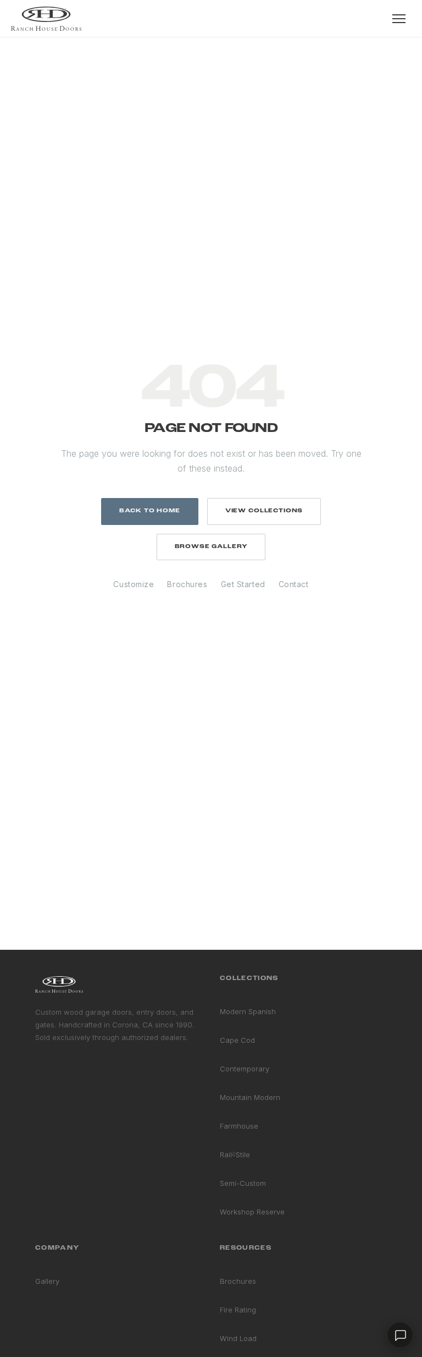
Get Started (243, 584)
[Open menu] (399, 19)
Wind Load (238, 1338)
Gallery (47, 1281)
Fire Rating (238, 1309)
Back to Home (149, 511)
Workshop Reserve (252, 1211)
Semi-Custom (243, 1183)
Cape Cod (237, 1040)
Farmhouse (239, 1125)
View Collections (264, 511)
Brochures (187, 584)
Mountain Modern (250, 1097)
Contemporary (244, 1068)
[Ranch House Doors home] (46, 19)
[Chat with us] (400, 1335)
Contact (294, 584)
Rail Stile (235, 1154)
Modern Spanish (248, 1011)
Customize (133, 584)
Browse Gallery (211, 547)
